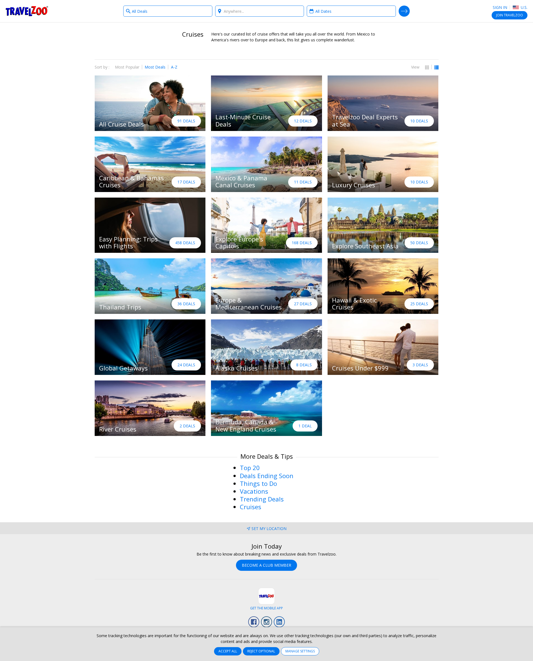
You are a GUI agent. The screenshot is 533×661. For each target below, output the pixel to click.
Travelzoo (27, 11)
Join (509, 15)
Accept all (227, 651)
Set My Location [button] (269, 528)
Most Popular (127, 67)
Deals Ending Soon (266, 475)
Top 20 (250, 467)
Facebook (253, 621)
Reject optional (261, 651)
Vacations (254, 491)
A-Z (174, 67)
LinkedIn (279, 621)
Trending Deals (262, 499)
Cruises (250, 507)
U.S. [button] (523, 7)
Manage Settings (300, 651)
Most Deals (155, 67)
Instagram (266, 621)
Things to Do (258, 483)
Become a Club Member (266, 565)
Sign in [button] (500, 7)
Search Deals (404, 11)
